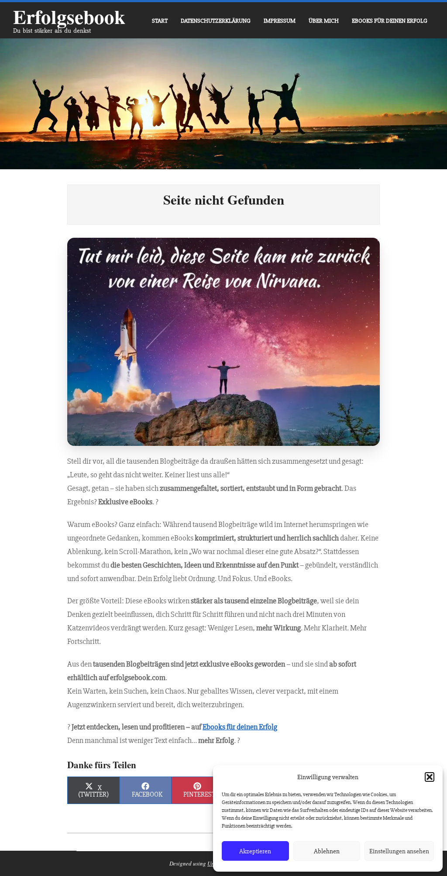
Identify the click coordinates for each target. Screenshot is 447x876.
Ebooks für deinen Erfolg (240, 727)
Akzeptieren (255, 851)
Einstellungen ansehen (399, 851)
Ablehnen (327, 851)
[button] (429, 777)
